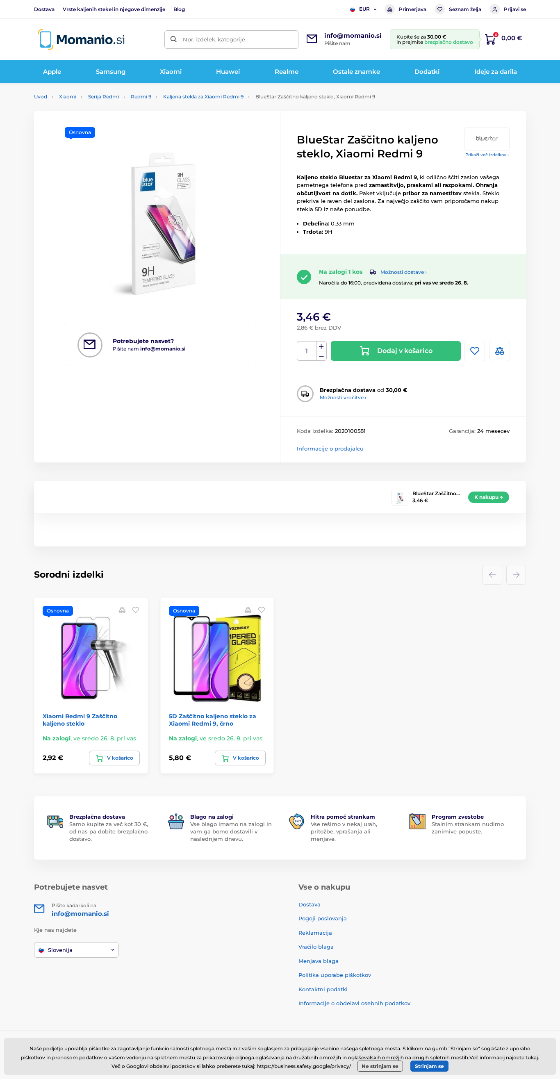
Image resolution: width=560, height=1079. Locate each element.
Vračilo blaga (316, 946)
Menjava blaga (318, 961)
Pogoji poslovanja (322, 918)
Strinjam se (429, 1066)
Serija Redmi (103, 96)
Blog (179, 9)
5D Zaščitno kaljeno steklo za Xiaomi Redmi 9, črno (212, 720)
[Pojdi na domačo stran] (81, 39)
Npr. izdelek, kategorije (214, 39)
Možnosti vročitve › (343, 397)
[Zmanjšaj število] (321, 356)
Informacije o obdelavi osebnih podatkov (354, 1003)
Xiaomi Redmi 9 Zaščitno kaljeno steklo (80, 720)
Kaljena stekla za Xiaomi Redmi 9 (203, 96)
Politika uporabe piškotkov (334, 975)
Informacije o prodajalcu (330, 448)
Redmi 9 (141, 96)
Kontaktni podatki (323, 989)
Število (306, 351)
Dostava (44, 9)
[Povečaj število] (321, 346)
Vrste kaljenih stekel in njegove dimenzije (114, 9)
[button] (135, 610)
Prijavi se (515, 9)
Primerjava (412, 9)
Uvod (40, 96)
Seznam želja (465, 9)
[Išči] (173, 39)
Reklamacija (315, 932)
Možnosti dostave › (403, 272)
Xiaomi (67, 96)
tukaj (532, 1057)
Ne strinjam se (380, 1066)
